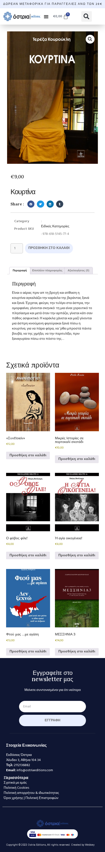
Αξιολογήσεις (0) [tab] (78, 270)
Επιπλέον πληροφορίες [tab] (47, 270)
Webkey (89, 845)
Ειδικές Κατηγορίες (55, 226)
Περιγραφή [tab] (20, 270)
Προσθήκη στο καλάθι (49, 248)
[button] (46, 16)
